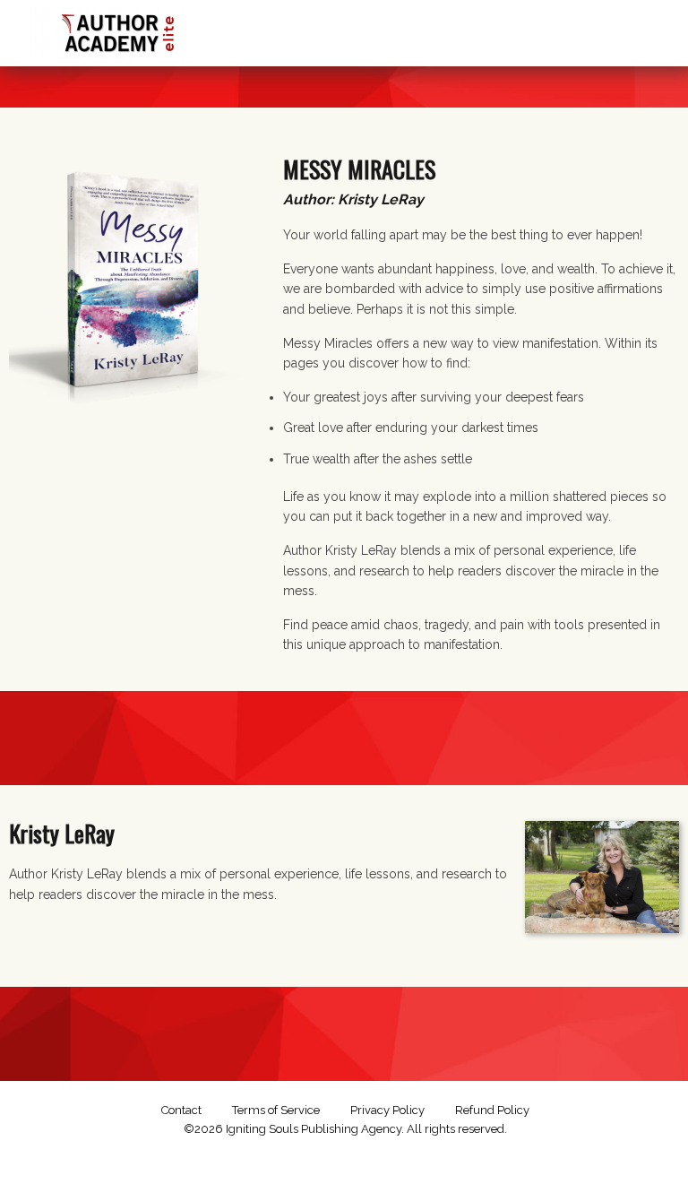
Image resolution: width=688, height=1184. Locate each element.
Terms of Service (276, 1110)
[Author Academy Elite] (119, 29)
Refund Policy (492, 1110)
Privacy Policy (387, 1110)
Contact (181, 1110)
